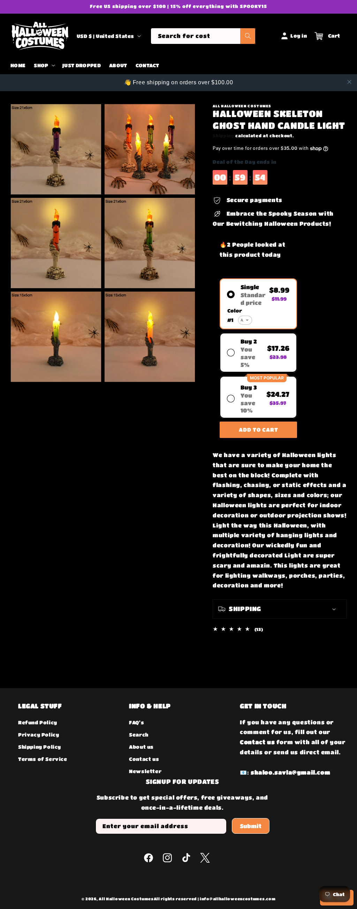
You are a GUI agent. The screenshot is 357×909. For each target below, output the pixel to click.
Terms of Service (42, 759)
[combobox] (203, 36)
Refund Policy (37, 722)
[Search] (248, 36)
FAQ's (136, 722)
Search (139, 734)
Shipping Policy (39, 746)
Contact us (144, 759)
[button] (44, 65)
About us (141, 746)
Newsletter (145, 771)
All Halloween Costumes (126, 898)
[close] (349, 82)
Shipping (223, 135)
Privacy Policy (38, 734)
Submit (250, 826)
